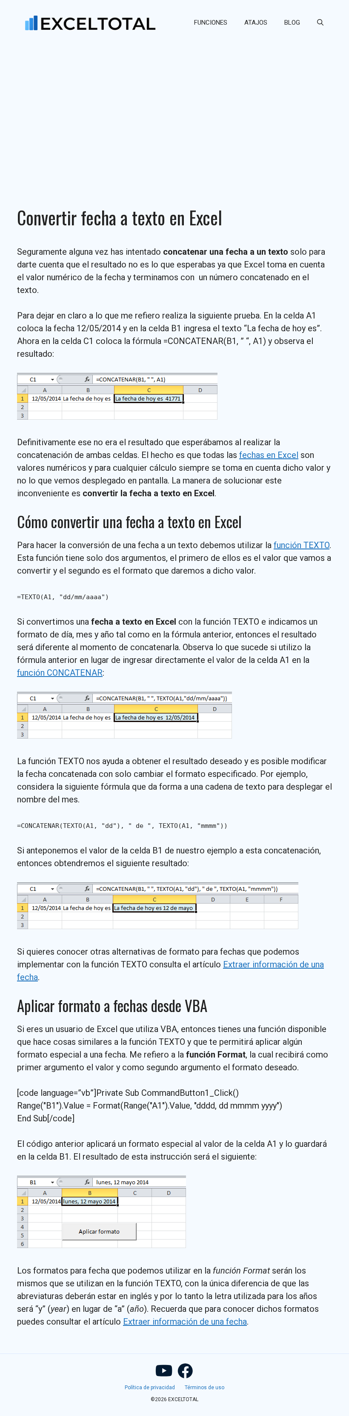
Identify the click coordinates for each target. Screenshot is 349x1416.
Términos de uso (204, 1387)
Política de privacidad (150, 1387)
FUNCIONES (210, 22)
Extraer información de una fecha (185, 1321)
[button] (320, 22)
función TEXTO (301, 545)
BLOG (292, 22)
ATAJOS (255, 22)
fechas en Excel (268, 455)
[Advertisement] (174, 108)
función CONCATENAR (60, 673)
